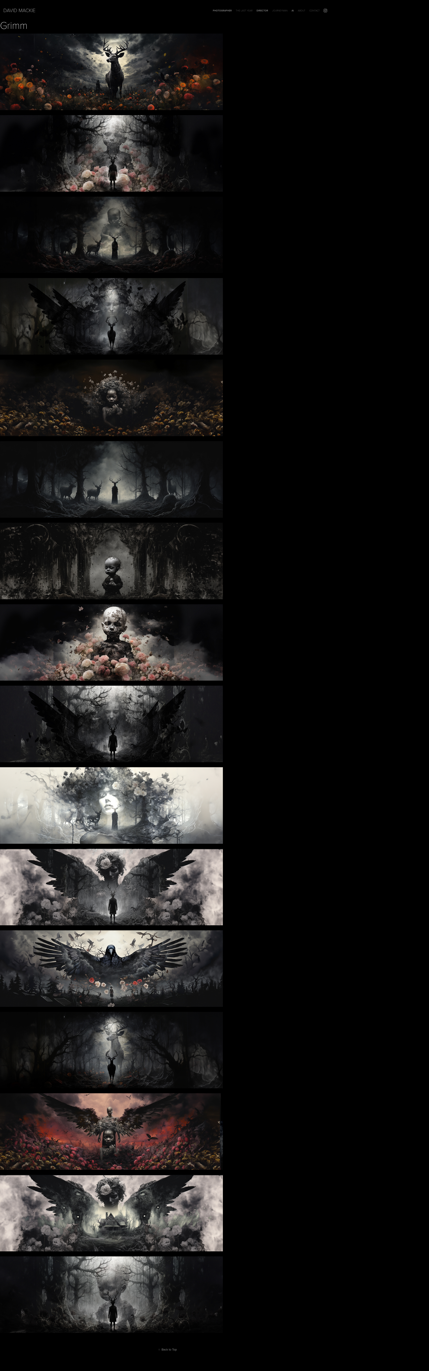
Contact (314, 10)
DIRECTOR (262, 10)
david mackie (19, 10)
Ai (293, 10)
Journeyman (280, 10)
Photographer (222, 10)
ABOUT (301, 10)
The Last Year (244, 10)
